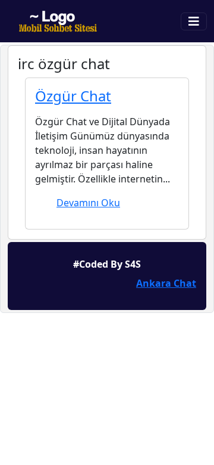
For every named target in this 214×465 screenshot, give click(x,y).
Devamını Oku (88, 202)
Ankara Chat (166, 283)
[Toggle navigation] (194, 21)
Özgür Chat (73, 96)
